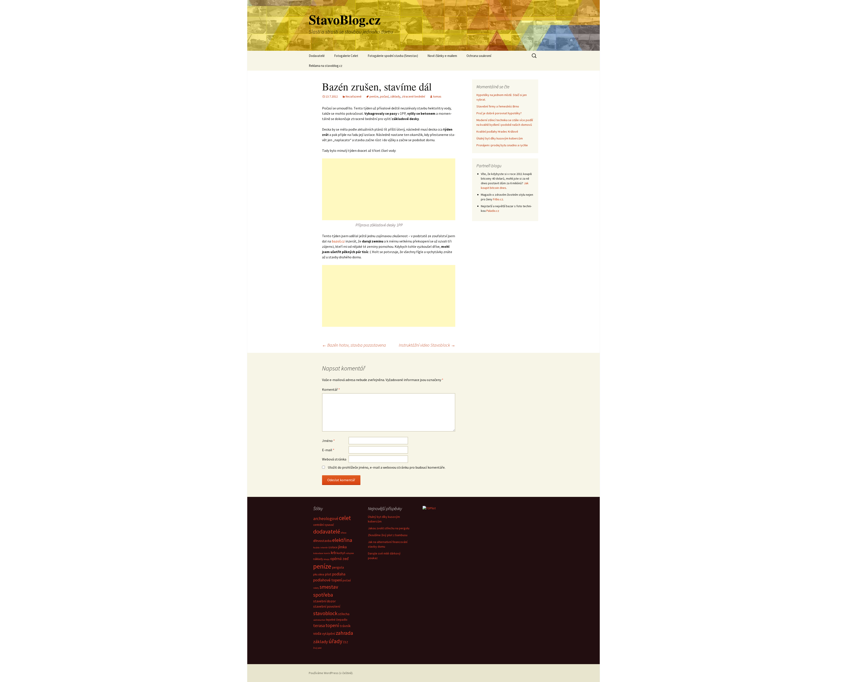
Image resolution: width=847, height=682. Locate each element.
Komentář (331, 389)
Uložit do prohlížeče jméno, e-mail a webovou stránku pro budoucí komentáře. (386, 467)
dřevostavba (322, 540)
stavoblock (325, 613)
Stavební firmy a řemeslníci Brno (497, 106)
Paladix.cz (492, 211)
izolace (332, 547)
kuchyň (341, 553)
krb (333, 552)
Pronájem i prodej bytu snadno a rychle (502, 145)
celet (345, 518)
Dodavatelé (317, 56)
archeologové (325, 518)
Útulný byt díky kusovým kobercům (499, 138)
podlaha (338, 574)
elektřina (342, 540)
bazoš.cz (338, 241)
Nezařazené (354, 96)
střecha (343, 614)
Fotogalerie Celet (346, 56)
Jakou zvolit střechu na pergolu (388, 528)
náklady (318, 559)
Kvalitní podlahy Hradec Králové (497, 131)
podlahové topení (327, 580)
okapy (327, 559)
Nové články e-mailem (442, 56)
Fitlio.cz (498, 199)
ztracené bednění (413, 96)
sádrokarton (319, 619)
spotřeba (323, 595)
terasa (319, 625)
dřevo (343, 532)
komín (327, 553)
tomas (437, 96)
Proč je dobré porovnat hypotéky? (499, 113)
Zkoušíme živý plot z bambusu (387, 535)
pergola (338, 567)
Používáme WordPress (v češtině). (331, 673)
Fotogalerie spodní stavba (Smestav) (393, 56)
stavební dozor (324, 601)
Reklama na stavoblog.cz (325, 66)
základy (395, 96)
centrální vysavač (323, 525)
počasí (384, 96)
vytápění (328, 633)
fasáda (316, 547)
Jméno (328, 440)
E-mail (328, 450)
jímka (342, 547)
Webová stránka (334, 459)
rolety (316, 587)
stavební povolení (326, 606)
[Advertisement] (388, 189)
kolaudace (318, 553)
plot (328, 574)
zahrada (344, 633)
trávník (345, 626)
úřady (335, 641)
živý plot (317, 647)
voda (317, 633)
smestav (329, 587)
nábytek (350, 553)
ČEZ (345, 642)
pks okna (318, 574)
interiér (324, 547)
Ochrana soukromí (479, 56)
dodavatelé (326, 531)
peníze (374, 96)
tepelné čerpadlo (336, 620)
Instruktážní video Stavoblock (427, 345)
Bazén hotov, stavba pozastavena (354, 345)
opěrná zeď (339, 558)
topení (332, 625)
